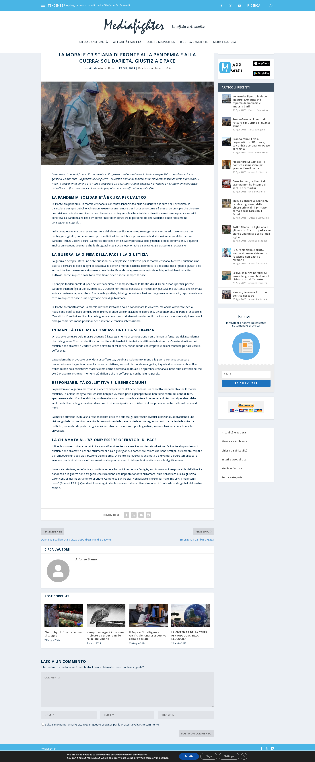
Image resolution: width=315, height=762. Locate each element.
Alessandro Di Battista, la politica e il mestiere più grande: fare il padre (249, 165)
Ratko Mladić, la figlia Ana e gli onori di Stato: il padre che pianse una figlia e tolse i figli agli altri (252, 232)
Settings (229, 756)
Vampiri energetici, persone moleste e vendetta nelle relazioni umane (106, 635)
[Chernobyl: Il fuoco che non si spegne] (63, 615)
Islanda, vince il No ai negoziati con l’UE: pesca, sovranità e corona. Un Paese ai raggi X (251, 144)
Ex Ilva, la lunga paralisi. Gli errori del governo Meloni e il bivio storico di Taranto (251, 276)
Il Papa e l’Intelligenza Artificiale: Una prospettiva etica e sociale (147, 635)
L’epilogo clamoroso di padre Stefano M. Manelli (97, 5)
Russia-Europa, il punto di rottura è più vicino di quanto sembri (252, 122)
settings (163, 758)
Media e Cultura (224, 42)
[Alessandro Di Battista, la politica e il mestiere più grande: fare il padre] (226, 164)
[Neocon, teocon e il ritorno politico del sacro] (226, 294)
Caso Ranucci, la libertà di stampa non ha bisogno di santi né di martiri (249, 185)
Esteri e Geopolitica (161, 42)
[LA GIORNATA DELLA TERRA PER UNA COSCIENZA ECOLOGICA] (190, 615)
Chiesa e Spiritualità (93, 42)
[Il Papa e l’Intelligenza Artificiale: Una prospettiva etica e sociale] (148, 615)
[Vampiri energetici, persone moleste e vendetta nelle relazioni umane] (106, 615)
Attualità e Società (127, 42)
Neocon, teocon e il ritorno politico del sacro (250, 294)
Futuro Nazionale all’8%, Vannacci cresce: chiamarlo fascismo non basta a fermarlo (250, 255)
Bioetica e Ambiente (194, 42)
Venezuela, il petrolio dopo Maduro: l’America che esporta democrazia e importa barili (250, 101)
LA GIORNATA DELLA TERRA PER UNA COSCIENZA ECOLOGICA (189, 635)
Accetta (188, 756)
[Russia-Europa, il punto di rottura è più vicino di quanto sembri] (226, 121)
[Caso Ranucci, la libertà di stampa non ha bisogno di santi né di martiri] (226, 183)
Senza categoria (256, 129)
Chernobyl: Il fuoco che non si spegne (63, 633)
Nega (209, 756)
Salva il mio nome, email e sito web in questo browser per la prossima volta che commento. (102, 724)
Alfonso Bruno (107, 68)
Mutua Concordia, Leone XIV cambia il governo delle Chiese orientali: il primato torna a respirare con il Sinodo (251, 207)
